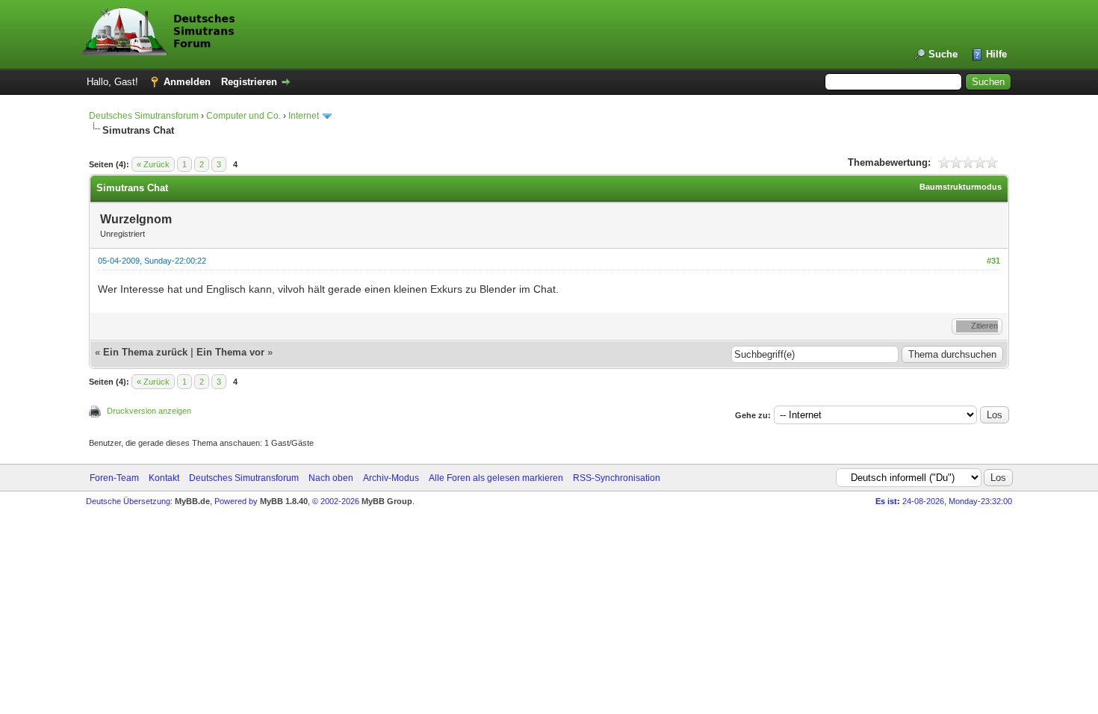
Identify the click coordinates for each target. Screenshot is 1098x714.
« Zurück (153, 164)
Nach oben (330, 478)
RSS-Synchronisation (616, 478)
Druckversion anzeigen (149, 410)
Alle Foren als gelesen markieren (496, 478)
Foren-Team (114, 478)
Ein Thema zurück (145, 352)
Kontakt (164, 478)
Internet (303, 116)
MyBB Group (387, 501)
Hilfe (996, 54)
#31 (993, 260)
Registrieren (249, 81)
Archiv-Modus (391, 478)
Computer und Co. (243, 116)
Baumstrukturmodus (960, 186)
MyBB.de (192, 501)
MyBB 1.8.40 (284, 501)
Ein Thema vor (230, 352)
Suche (943, 54)
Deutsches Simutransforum (144, 116)
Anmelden (187, 81)
